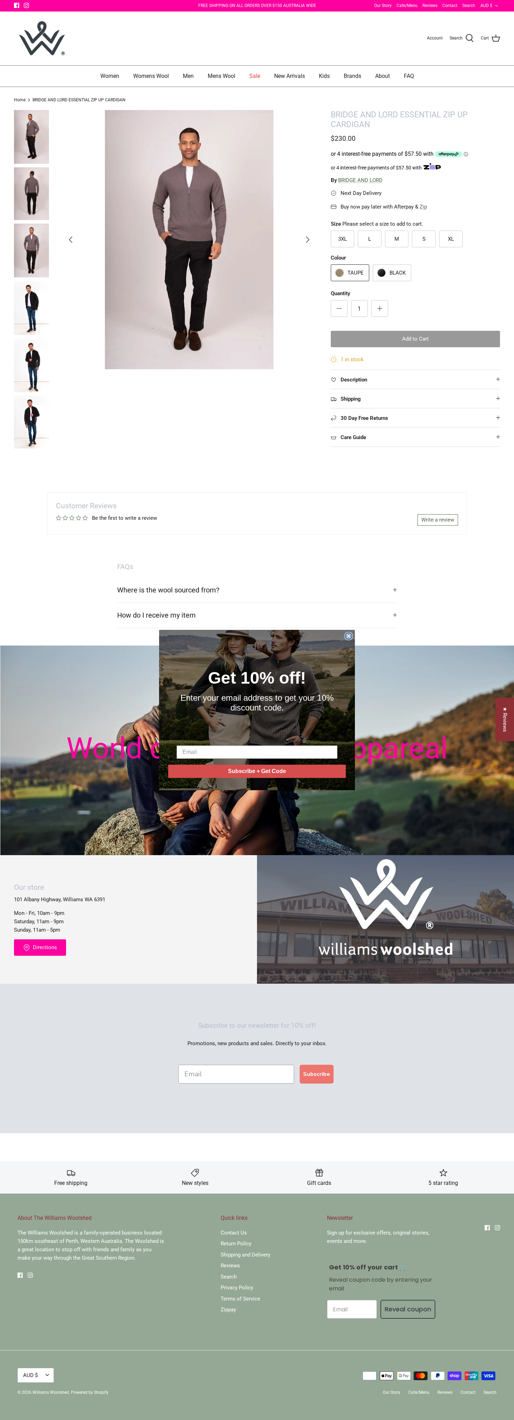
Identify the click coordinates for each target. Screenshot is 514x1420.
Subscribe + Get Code (257, 771)
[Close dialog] (348, 636)
